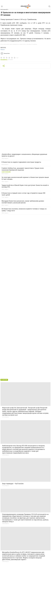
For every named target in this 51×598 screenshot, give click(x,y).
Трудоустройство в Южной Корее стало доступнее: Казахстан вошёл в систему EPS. (25, 186)
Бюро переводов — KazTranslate (13, 484)
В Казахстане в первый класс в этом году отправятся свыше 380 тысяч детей (23, 194)
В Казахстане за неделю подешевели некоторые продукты (21, 162)
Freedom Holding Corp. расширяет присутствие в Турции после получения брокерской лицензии (23, 169)
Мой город (3, 47)
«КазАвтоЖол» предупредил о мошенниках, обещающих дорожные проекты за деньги (24, 155)
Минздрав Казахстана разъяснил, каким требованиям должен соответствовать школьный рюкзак (23, 202)
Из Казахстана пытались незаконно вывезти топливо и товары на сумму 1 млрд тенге (24, 210)
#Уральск (3, 49)
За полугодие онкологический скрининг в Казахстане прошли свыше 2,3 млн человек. (25, 178)
